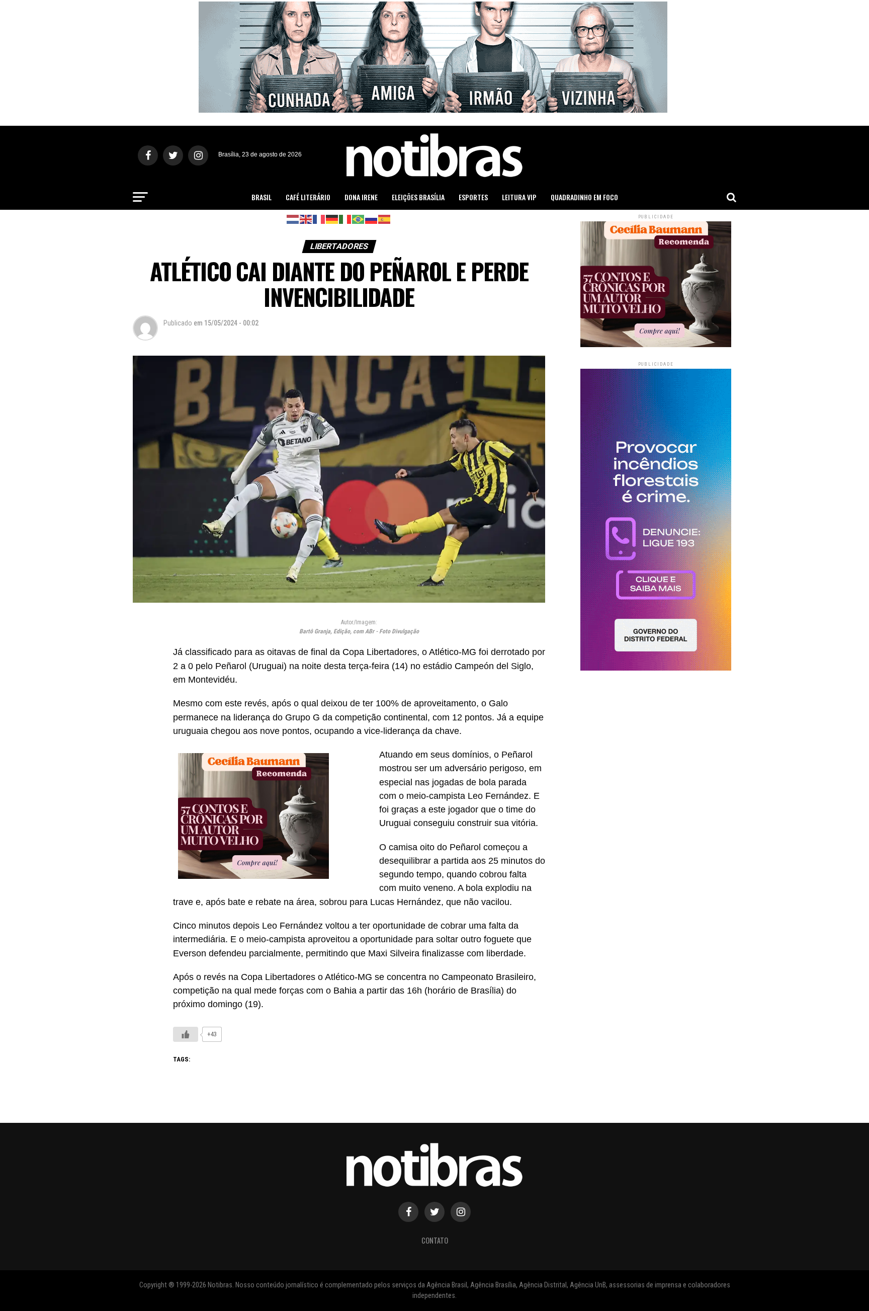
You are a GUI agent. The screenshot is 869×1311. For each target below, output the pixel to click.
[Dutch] (293, 218)
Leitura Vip (519, 197)
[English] (306, 218)
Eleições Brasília (418, 197)
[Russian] (371, 218)
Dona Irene (361, 197)
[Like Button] (185, 1034)
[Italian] (345, 218)
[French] (319, 218)
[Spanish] (384, 218)
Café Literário (308, 197)
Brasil (261, 197)
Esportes (473, 197)
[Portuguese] (358, 218)
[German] (332, 218)
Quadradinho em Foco (584, 197)
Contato (434, 1240)
